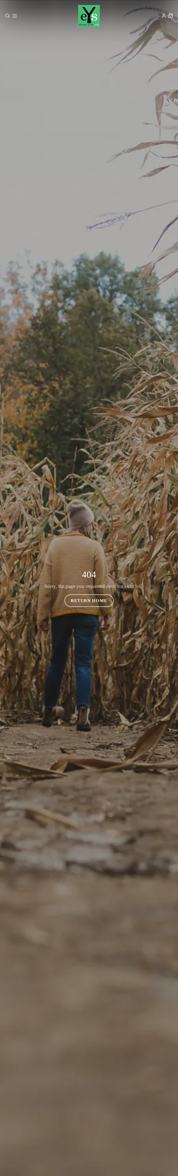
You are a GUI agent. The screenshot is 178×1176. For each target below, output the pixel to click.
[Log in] (163, 15)
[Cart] (170, 15)
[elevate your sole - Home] (89, 16)
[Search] (7, 16)
